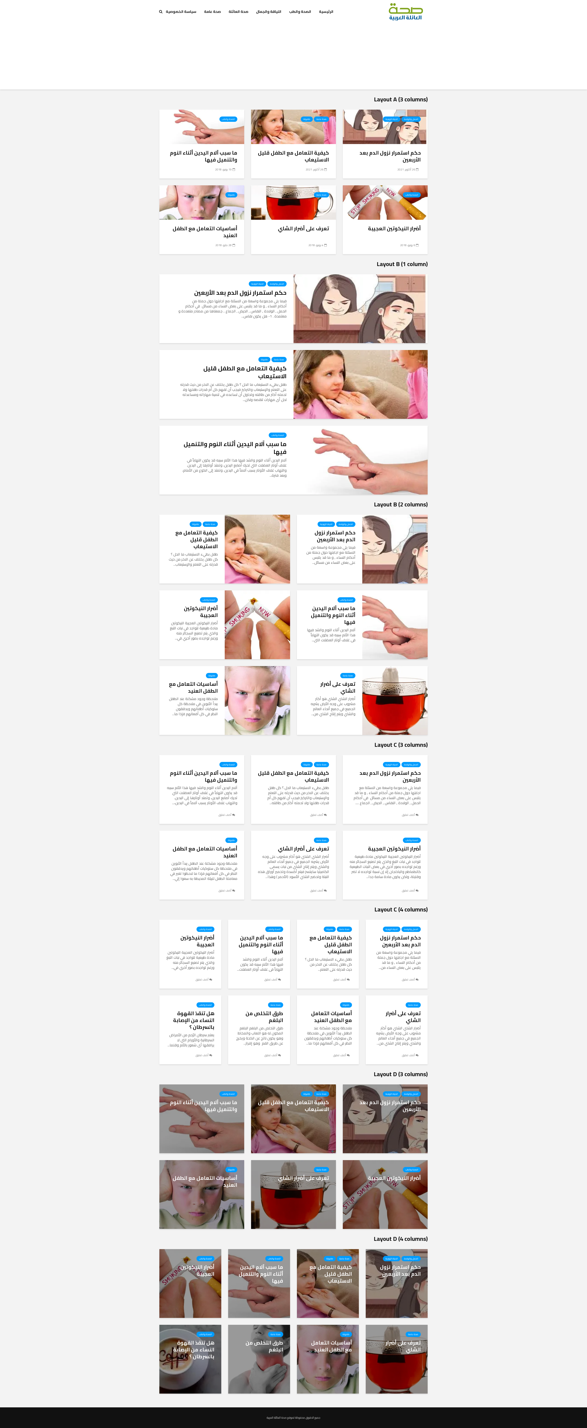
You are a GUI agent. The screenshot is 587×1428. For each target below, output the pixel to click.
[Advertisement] (293, 57)
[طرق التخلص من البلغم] (259, 1358)
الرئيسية (326, 11)
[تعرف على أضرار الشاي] (293, 202)
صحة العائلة (238, 11)
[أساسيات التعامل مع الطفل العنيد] (201, 202)
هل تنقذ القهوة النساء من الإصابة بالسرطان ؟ (193, 1020)
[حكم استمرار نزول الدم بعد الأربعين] (385, 126)
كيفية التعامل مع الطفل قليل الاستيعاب (293, 156)
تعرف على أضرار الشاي (303, 228)
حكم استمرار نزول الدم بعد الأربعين (390, 156)
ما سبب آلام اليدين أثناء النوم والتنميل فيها (203, 156)
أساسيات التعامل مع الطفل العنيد (205, 232)
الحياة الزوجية (391, 119)
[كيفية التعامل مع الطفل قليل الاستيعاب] (293, 126)
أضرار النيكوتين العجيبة (394, 228)
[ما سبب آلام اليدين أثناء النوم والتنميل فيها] (201, 126)
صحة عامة (212, 11)
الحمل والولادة (411, 119)
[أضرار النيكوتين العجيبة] (385, 202)
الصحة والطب (300, 11)
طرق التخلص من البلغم (264, 1017)
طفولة (306, 119)
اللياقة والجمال (268, 11)
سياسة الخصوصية (181, 11)
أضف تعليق (408, 814)
